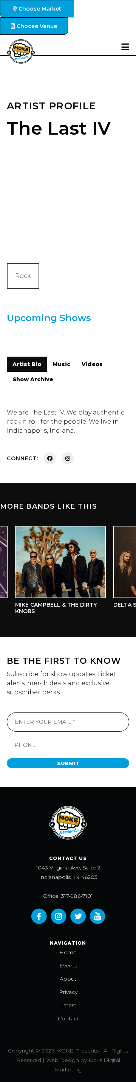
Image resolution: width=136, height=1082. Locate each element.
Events (68, 965)
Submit (68, 763)
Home (68, 952)
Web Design (62, 1060)
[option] (56, 572)
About (68, 978)
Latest (68, 1005)
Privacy (68, 992)
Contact (68, 1018)
